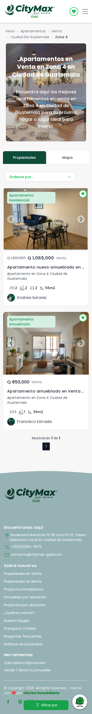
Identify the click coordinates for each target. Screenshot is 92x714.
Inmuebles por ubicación (25, 597)
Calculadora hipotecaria (24, 662)
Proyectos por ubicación (25, 605)
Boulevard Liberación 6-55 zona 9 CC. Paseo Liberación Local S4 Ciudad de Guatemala (45, 537)
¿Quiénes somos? (19, 612)
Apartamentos (33, 31)
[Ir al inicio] (31, 495)
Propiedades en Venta (23, 573)
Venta (57, 31)
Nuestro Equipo (16, 620)
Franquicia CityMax (20, 628)
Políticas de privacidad (23, 644)
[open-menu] (85, 11)
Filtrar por (46, 705)
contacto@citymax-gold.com (33, 555)
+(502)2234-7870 (23, 547)
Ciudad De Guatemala (30, 37)
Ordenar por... (21, 176)
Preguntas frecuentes (22, 636)
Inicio (10, 31)
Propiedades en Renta (22, 581)
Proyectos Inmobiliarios (23, 589)
